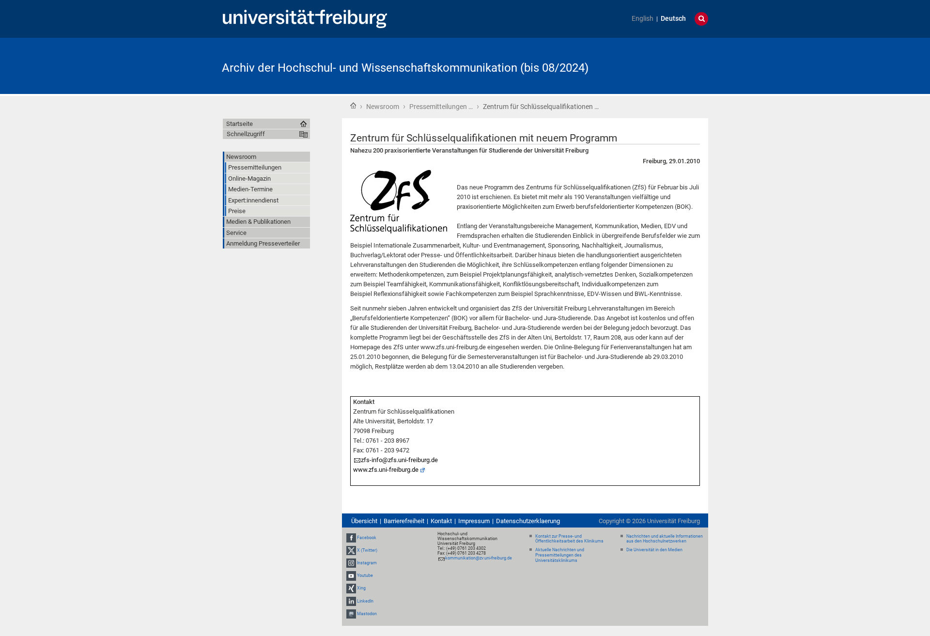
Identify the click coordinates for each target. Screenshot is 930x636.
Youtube (365, 575)
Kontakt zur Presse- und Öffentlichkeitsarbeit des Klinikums (569, 539)
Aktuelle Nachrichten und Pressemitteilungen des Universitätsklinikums (559, 555)
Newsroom (382, 106)
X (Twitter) (367, 550)
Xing (361, 588)
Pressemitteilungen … (441, 106)
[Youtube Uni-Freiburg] (351, 575)
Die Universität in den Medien (654, 549)
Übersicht (364, 521)
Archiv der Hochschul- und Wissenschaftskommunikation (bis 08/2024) (405, 68)
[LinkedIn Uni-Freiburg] (351, 601)
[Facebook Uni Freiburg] (351, 537)
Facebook (366, 537)
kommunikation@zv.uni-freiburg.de (478, 558)
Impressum (474, 521)
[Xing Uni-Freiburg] (351, 588)
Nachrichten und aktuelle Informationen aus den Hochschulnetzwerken (664, 539)
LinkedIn (365, 601)
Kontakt (441, 521)
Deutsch (673, 19)
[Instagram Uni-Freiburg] (351, 562)
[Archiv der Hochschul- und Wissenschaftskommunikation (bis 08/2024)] (660, 65)
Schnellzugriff (246, 134)
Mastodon (367, 613)
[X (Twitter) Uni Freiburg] (351, 550)
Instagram (367, 562)
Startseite (353, 105)
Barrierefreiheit (404, 521)
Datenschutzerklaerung (528, 521)
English (642, 19)
